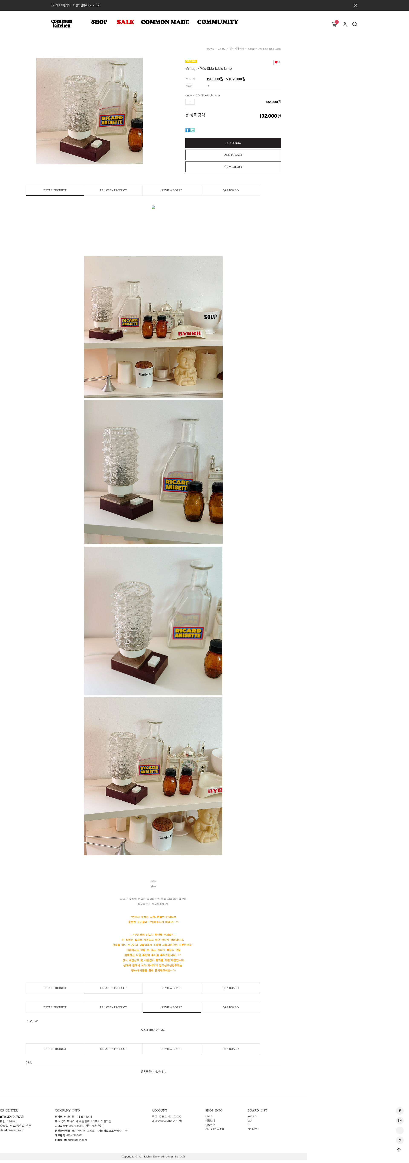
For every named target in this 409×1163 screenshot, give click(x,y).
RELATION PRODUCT (113, 190)
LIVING (222, 48)
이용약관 (210, 1124)
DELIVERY (253, 1128)
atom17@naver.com (75, 1139)
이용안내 (210, 1120)
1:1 (249, 1124)
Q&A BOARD (231, 190)
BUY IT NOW (233, 142)
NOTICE (252, 1116)
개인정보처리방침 (214, 1128)
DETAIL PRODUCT (54, 190)
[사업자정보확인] (94, 1125)
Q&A (250, 1120)
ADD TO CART (233, 154)
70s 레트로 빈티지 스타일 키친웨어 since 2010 (75, 5)
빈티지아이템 (237, 48)
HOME (210, 48)
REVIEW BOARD (171, 190)
